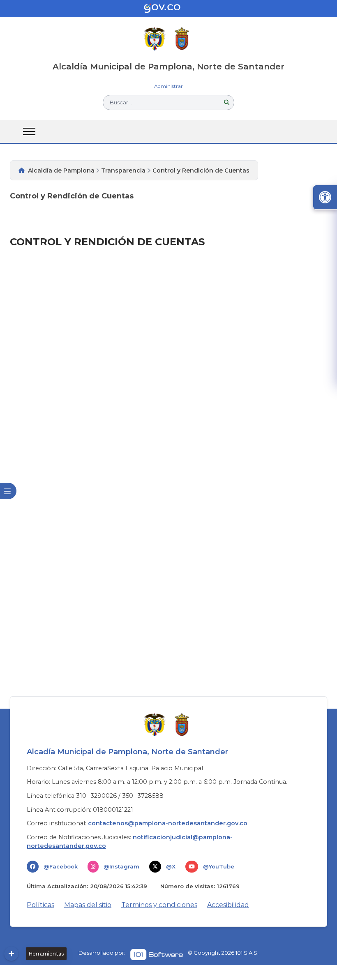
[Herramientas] (11, 954)
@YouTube (218, 866)
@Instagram (121, 866)
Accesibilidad (228, 905)
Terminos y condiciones (159, 905)
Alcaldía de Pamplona (61, 170)
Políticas (40, 905)
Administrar (168, 86)
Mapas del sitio (87, 905)
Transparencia (123, 170)
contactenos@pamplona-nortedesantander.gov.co (167, 823)
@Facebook (61, 866)
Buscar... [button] (121, 102)
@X (170, 866)
